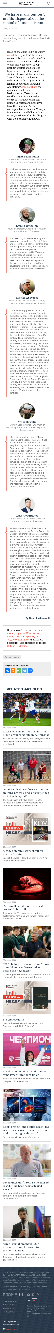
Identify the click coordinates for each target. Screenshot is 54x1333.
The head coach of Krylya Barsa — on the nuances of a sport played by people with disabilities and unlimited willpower (26, 797)
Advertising (9, 1305)
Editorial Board (10, 1301)
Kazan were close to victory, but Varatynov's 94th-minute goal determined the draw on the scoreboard (27, 737)
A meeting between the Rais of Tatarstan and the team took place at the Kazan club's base (26, 970)
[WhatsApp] (19, 670)
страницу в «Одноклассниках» (22, 638)
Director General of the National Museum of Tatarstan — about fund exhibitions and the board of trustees (24, 1251)
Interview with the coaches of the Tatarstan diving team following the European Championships (26, 1190)
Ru (29, 1300)
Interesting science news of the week (26, 1132)
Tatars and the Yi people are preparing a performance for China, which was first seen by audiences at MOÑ (26, 912)
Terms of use (9, 1308)
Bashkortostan (12, 657)
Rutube (11, 646)
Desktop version (10, 1321)
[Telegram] (24, 670)
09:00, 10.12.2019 (10, 28)
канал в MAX (14, 636)
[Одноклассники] (13, 670)
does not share (29, 87)
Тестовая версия (11, 1324)
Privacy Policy (10, 1312)
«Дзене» (22, 646)
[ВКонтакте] (7, 670)
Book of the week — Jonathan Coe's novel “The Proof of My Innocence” (25, 855)
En (34, 1300)
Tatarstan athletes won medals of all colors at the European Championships (26, 1076)
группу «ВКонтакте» (27, 633)
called (10, 55)
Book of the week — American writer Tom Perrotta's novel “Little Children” (23, 1022)
